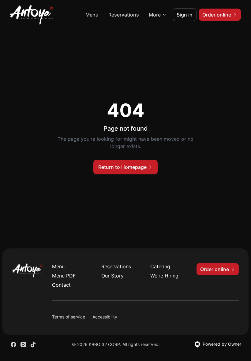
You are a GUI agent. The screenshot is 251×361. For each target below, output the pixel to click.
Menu (92, 15)
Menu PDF (64, 276)
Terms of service (68, 316)
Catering (160, 266)
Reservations (123, 15)
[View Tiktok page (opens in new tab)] (33, 344)
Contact (61, 285)
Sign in (185, 15)
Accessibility (104, 316)
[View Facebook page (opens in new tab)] (13, 344)
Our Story (112, 276)
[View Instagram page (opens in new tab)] (23, 344)
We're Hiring (164, 276)
